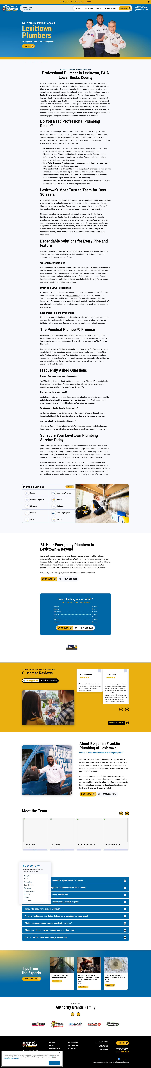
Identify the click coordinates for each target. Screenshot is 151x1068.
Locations (29, 61)
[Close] (60, 1053)
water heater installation (75, 279)
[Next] (127, 709)
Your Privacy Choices (125, 1058)
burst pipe (102, 381)
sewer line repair (73, 301)
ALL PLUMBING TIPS (30, 979)
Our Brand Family (73, 1045)
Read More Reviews (116, 723)
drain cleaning (73, 295)
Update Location (27, 9)
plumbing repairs (54, 254)
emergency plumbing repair (58, 387)
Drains (80, 983)
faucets (72, 448)
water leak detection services (97, 317)
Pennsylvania (37, 61)
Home (23, 61)
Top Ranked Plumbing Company (77, 1)
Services (52, 1042)
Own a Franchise (54, 1048)
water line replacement (96, 301)
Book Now (123, 8)
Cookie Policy (15, 1058)
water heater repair (55, 178)
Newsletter (72, 1048)
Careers (51, 1045)
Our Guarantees (73, 1042)
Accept (54, 1063)
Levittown (45, 61)
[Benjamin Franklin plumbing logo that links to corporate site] (10, 8)
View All (69, 486)
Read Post (56, 981)
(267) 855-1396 (141, 9)
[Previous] (121, 709)
